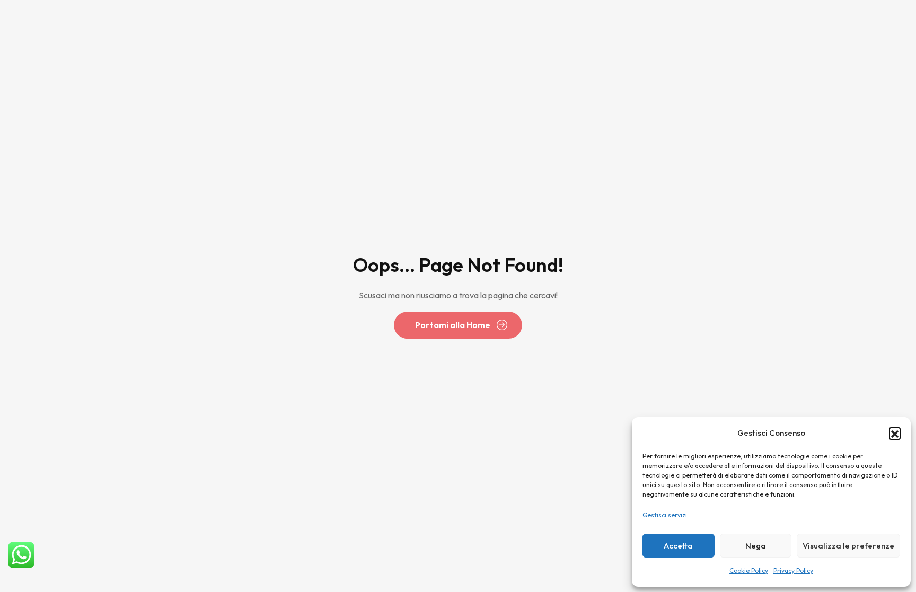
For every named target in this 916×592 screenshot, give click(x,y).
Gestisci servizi (664, 515)
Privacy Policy (793, 571)
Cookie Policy (748, 571)
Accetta (678, 546)
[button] (894, 433)
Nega (755, 546)
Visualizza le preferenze (848, 546)
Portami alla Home (452, 325)
